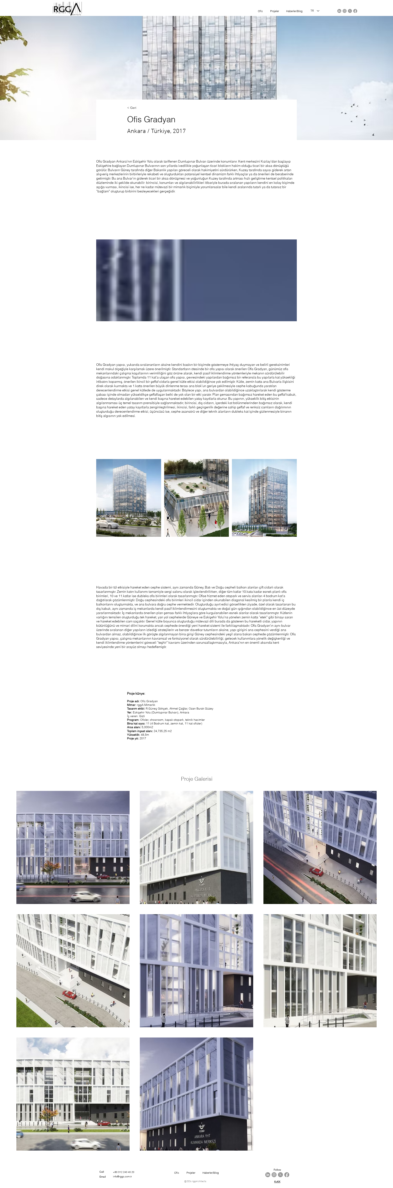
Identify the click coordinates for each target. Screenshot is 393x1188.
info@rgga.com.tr (122, 1176)
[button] (128, 498)
